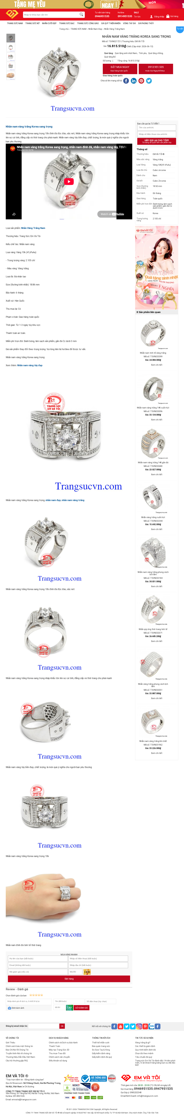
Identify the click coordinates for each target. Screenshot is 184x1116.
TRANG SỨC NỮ (32, 23)
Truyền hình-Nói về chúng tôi (19, 1053)
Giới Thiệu (10, 1042)
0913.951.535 (155, 68)
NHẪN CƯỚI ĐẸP (49, 23)
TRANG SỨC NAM (15, 23)
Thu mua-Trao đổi (57, 1053)
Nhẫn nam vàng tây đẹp (29, 365)
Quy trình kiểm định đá (145, 1050)
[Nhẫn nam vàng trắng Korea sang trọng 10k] (10, 66)
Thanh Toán (54, 1046)
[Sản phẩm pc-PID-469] (156, 268)
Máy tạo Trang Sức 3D (59, 1050)
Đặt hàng (69, 978)
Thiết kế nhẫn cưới (100, 1042)
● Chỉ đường (28, 1086)
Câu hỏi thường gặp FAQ (17, 1060)
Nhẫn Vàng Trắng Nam (33, 228)
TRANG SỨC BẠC (66, 23)
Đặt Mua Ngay (119, 68)
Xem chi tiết (156, 365)
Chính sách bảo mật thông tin (19, 1046)
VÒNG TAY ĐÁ (129, 23)
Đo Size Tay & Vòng (101, 1050)
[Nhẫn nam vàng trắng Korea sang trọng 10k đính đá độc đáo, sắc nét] (10, 38)
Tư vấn (180, 29)
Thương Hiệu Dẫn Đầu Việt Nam (20, 1057)
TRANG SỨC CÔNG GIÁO (88, 23)
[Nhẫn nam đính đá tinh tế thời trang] (10, 75)
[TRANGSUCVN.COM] (12, 17)
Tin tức (137, 16)
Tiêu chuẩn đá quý (143, 1057)
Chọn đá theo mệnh (144, 1053)
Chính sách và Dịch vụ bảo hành (63, 1042)
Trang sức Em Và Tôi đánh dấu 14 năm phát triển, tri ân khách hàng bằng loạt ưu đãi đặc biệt (155, 1062)
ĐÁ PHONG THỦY (146, 23)
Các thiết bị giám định (145, 1046)
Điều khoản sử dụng (58, 1060)
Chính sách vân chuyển (59, 1057)
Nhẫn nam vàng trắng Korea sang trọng (29, 126)
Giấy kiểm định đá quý (102, 1057)
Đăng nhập (159, 16)
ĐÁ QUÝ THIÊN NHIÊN (110, 23)
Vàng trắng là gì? (142, 1042)
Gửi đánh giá (81, 1008)
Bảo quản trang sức (101, 1046)
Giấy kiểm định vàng (101, 1053)
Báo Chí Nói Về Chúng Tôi (17, 1050)
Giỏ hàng (172, 16)
